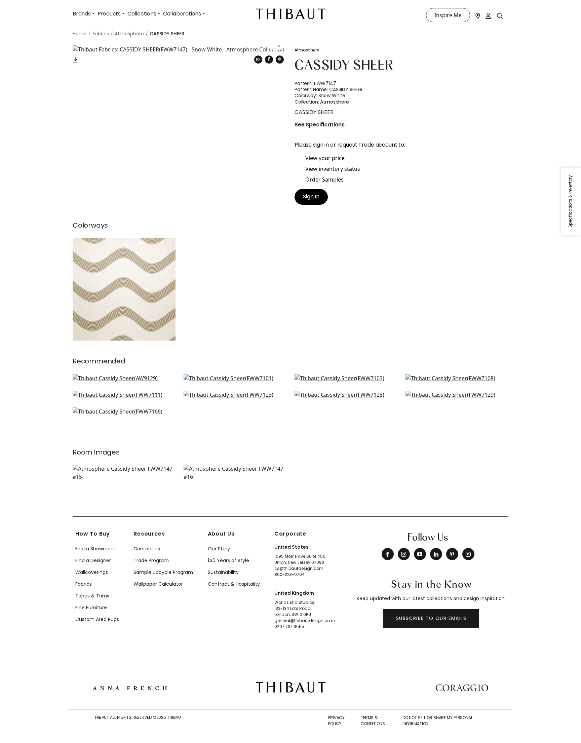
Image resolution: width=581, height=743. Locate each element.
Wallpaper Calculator (158, 584)
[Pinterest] (280, 59)
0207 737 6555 (289, 626)
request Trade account (367, 145)
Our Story (219, 548)
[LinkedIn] (436, 554)
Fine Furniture (91, 607)
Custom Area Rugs (97, 619)
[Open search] (500, 15)
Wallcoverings (91, 572)
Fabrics (83, 584)
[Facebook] (388, 554)
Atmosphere (307, 50)
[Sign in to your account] (489, 15)
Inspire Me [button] (448, 15)
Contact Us (146, 548)
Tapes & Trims (92, 595)
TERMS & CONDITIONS (373, 721)
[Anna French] (130, 687)
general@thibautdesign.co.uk (305, 620)
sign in (321, 145)
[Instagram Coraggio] (468, 554)
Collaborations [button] (182, 13)
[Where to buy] (477, 15)
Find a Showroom (95, 548)
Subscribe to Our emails (431, 618)
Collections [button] (141, 13)
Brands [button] (82, 13)
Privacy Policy (336, 721)
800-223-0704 (289, 574)
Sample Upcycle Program (163, 572)
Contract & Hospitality (234, 584)
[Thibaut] (290, 687)
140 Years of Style (228, 560)
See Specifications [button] (320, 124)
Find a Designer (93, 560)
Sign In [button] (311, 196)
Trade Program (151, 560)
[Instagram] (404, 554)
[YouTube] (420, 554)
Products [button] (109, 13)
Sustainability (223, 572)
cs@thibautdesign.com (298, 568)
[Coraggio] (461, 687)
